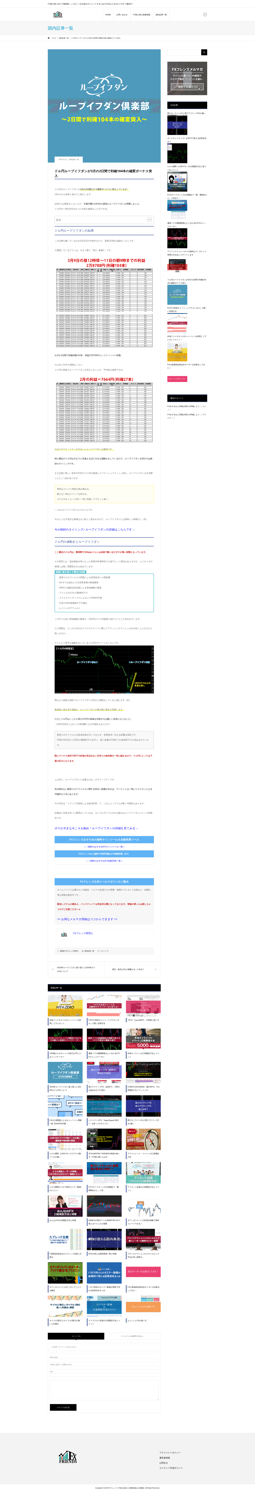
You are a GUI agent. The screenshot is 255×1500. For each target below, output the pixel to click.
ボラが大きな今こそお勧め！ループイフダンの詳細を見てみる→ (96, 828)
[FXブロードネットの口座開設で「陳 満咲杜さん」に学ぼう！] (187, 210)
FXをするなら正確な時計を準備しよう (183, 406)
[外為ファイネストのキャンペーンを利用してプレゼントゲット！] (187, 351)
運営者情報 (164, 1458)
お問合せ (163, 1463)
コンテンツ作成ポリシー (171, 1468)
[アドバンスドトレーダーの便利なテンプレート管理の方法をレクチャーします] (187, 266)
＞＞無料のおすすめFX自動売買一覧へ (104, 861)
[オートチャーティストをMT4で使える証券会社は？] (187, 153)
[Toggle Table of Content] (148, 219)
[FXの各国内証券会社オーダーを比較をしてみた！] (187, 380)
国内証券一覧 (161, 15)
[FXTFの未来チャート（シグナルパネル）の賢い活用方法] (187, 323)
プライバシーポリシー (170, 1452)
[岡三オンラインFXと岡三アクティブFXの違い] (187, 125)
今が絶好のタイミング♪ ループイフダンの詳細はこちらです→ (95, 529)
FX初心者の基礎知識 (141, 15)
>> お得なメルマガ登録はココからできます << (87, 919)
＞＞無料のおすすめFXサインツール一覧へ (104, 847)
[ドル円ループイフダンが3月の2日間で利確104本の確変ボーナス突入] (187, 295)
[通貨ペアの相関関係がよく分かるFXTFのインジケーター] (187, 238)
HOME (108, 15)
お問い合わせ (122, 15)
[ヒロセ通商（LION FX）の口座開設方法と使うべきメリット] (187, 182)
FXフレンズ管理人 (72, 951)
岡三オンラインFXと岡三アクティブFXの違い (186, 113)
